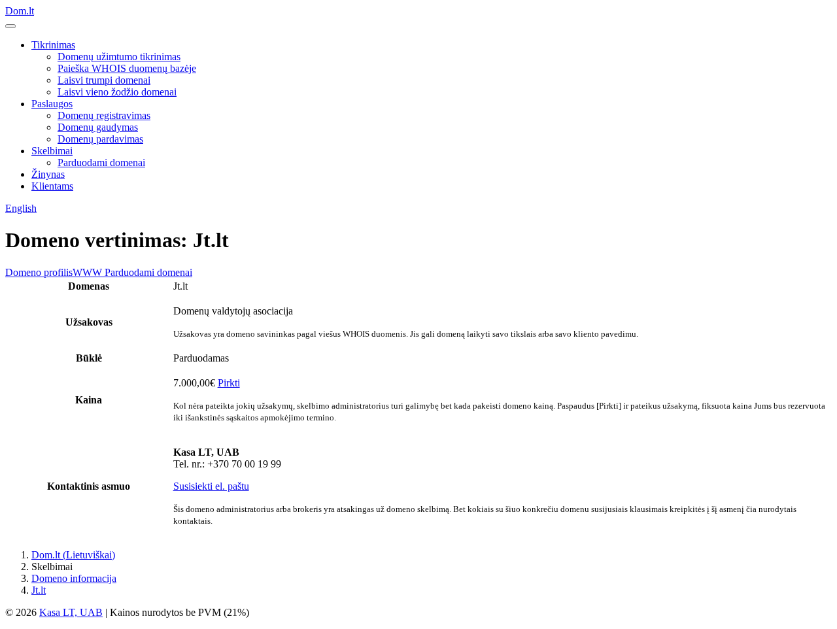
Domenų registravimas (104, 115)
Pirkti (229, 382)
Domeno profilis (39, 272)
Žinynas (48, 174)
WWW (87, 272)
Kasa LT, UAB (71, 612)
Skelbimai (52, 150)
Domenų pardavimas (100, 138)
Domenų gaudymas (98, 127)
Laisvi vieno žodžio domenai (117, 91)
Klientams (52, 186)
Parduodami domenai (101, 162)
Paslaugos (52, 103)
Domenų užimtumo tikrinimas (119, 56)
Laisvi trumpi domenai (104, 80)
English (21, 208)
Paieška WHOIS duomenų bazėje (127, 68)
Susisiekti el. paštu (211, 486)
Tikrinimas (53, 44)
